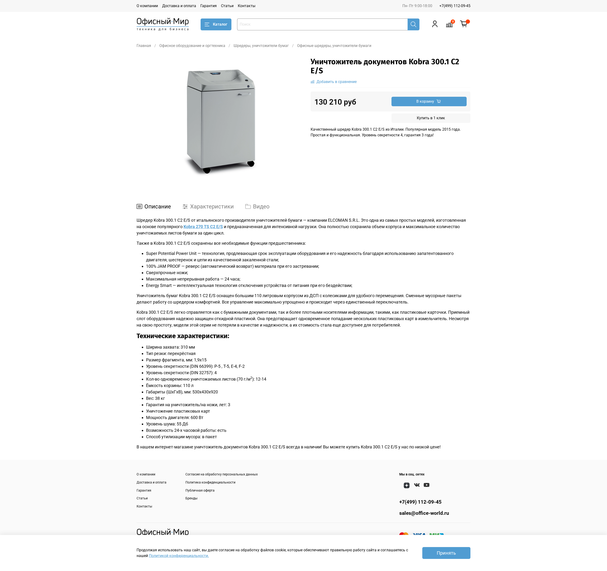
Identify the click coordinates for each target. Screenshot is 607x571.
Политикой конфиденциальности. (179, 555)
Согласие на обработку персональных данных (221, 474)
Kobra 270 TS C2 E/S (203, 226)
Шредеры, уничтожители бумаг (261, 45)
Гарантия (208, 6)
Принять (446, 553)
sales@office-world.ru (424, 513)
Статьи (227, 6)
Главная (144, 45)
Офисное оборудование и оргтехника (192, 45)
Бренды (191, 498)
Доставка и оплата (179, 6)
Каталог (220, 24)
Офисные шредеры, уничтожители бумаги (334, 45)
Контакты (246, 6)
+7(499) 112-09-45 (454, 6)
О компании (147, 6)
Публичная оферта (200, 490)
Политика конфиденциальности (210, 482)
